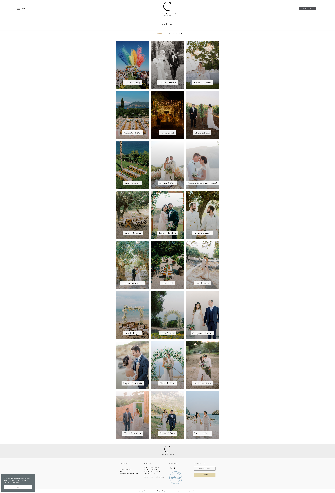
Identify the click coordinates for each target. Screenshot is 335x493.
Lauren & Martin (167, 82)
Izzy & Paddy (202, 283)
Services (154, 469)
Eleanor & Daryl (167, 182)
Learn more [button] (15, 482)
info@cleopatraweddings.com (129, 473)
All (152, 33)
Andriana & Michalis (132, 283)
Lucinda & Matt (202, 433)
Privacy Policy (149, 477)
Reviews (152, 473)
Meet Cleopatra (154, 467)
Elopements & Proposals (152, 471)
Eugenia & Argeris (132, 383)
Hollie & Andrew (132, 433)
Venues (146, 473)
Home (146, 467)
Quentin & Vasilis (202, 232)
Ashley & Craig (132, 82)
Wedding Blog (159, 477)
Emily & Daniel (132, 182)
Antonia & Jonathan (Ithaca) (202, 182)
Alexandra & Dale (133, 132)
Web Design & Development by (184, 491)
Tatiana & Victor (202, 82)
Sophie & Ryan (132, 333)
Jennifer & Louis (132, 232)
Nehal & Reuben (167, 232)
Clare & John (167, 333)
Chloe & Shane (167, 383)
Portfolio (147, 469)
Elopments (180, 33)
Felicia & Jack (167, 132)
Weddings (158, 33)
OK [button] (18, 487)
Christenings (169, 33)
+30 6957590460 (127, 469)
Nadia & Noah (202, 132)
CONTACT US (307, 8)
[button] (21, 8)
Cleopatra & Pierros (202, 333)
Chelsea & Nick (167, 433)
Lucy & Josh (167, 283)
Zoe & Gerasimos (202, 383)
